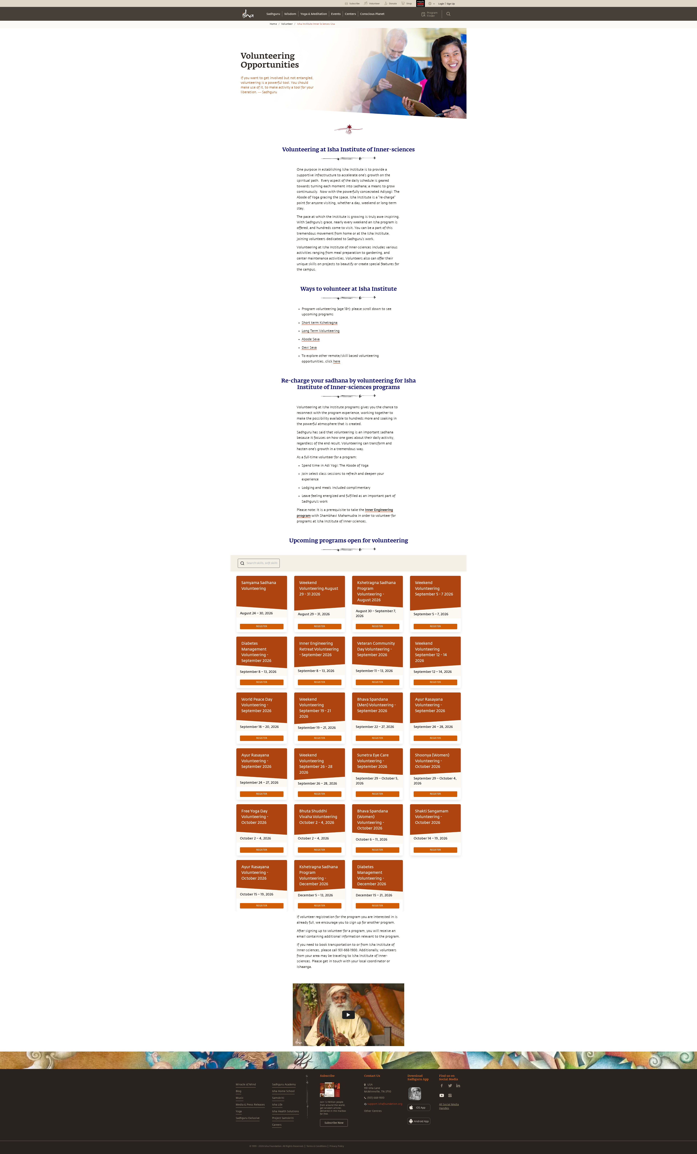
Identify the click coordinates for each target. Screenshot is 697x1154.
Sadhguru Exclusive (248, 1118)
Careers (277, 1124)
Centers (350, 14)
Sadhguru (273, 14)
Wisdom (290, 14)
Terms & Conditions (316, 1146)
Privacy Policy (336, 1146)
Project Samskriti (283, 1118)
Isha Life (277, 1104)
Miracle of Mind (246, 1084)
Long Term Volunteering (321, 331)
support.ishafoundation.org (384, 1104)
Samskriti (278, 1098)
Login (441, 3)
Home (273, 24)
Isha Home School (283, 1091)
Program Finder (432, 14)
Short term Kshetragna (319, 323)
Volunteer (287, 24)
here (336, 361)
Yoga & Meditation (313, 14)
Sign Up (451, 3)
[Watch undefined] (348, 1015)
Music (239, 1098)
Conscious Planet (372, 14)
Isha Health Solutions (285, 1111)
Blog (238, 1091)
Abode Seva (311, 339)
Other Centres (373, 1111)
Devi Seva (309, 347)
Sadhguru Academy (284, 1084)
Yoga (239, 1111)
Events (336, 14)
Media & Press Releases (250, 1104)
